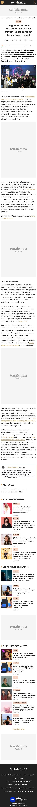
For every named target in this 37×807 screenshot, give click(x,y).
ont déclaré (31, 189)
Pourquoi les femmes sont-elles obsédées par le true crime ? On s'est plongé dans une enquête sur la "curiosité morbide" (23, 577)
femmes (23, 489)
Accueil (2, 18)
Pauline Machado (13, 467)
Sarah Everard (8, 437)
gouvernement (5, 492)
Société (16, 18)
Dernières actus (9, 18)
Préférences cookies (27, 791)
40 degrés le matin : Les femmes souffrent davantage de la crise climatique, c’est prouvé (24, 591)
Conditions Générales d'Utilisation (11, 775)
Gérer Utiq (16, 791)
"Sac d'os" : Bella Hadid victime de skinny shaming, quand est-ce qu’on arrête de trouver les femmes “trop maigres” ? (24, 555)
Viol (18, 489)
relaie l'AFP (23, 321)
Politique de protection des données (17, 785)
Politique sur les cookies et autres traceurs (17, 781)
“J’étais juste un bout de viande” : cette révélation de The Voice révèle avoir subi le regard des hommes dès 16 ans (24, 541)
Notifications (8, 791)
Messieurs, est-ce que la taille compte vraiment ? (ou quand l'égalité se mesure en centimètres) (23, 604)
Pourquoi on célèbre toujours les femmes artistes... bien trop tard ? (24, 682)
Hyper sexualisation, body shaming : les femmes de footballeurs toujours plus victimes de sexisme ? (22, 510)
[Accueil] (18, 2)
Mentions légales (18, 778)
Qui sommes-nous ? (28, 775)
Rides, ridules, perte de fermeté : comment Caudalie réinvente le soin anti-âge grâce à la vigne (24, 708)
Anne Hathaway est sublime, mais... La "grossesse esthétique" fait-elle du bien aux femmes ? (24, 695)
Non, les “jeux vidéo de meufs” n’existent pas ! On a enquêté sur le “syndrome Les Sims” (24, 655)
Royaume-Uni (11, 489)
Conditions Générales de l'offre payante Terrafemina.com (17, 788)
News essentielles (17, 492)
